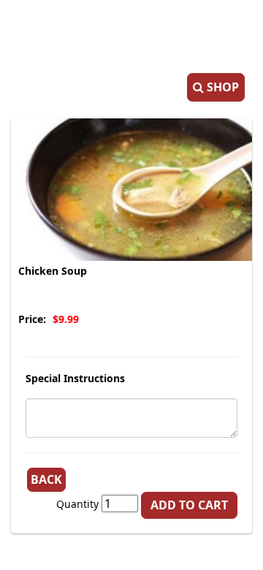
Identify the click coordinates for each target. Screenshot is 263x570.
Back (46, 479)
